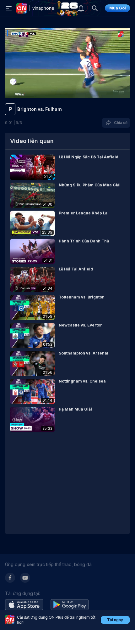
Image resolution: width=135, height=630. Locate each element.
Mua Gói (117, 8)
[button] (67, 167)
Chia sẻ (119, 122)
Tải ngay (115, 619)
